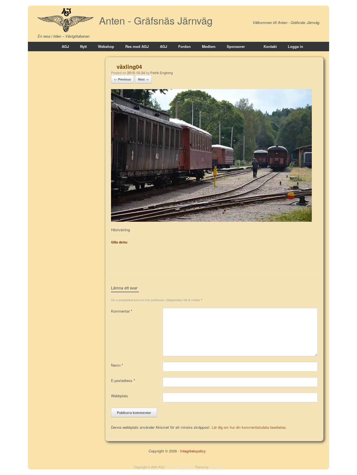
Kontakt (270, 46)
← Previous (122, 79)
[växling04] (211, 220)
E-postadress (123, 380)
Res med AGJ (137, 46)
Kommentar (121, 311)
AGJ (65, 46)
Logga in (295, 46)
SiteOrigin (216, 467)
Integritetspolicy (193, 451)
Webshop (106, 46)
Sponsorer (236, 46)
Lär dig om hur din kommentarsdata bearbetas (249, 427)
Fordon (184, 46)
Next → (143, 79)
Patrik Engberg (161, 72)
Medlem (209, 46)
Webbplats (119, 395)
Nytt (83, 46)
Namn (117, 365)
